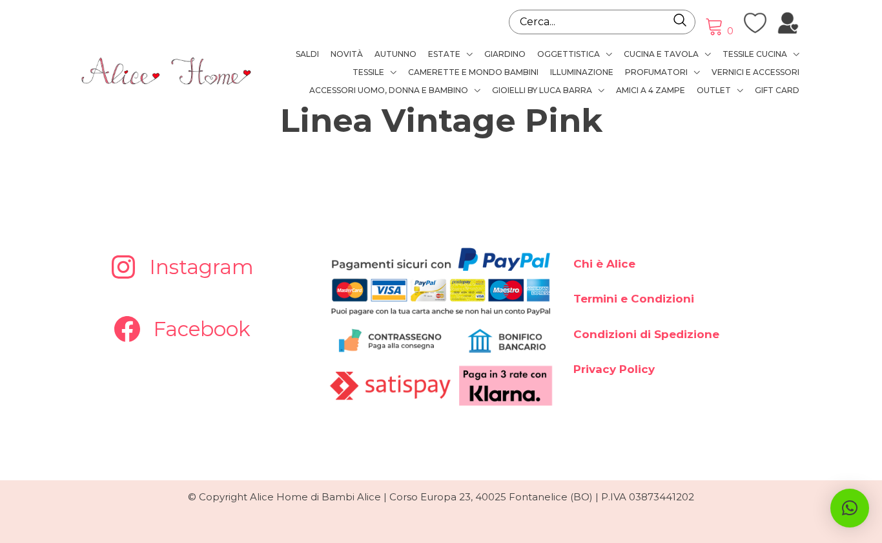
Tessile (368, 72)
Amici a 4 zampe (650, 90)
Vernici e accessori (755, 72)
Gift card (777, 90)
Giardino (505, 54)
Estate (444, 54)
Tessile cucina (755, 54)
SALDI (307, 54)
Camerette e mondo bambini (473, 72)
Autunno (395, 54)
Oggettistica (568, 54)
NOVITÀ (347, 54)
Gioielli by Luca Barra (542, 90)
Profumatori (656, 72)
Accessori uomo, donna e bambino (388, 90)
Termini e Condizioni (633, 298)
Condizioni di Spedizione (646, 334)
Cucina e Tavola (661, 54)
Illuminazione (581, 72)
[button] (849, 508)
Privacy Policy (614, 369)
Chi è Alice (604, 263)
